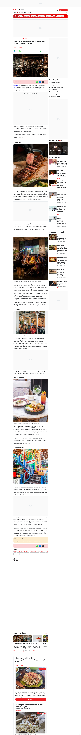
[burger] (67, 12)
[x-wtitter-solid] (43, 82)
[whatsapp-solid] (37, 82)
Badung (15, 87)
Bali (39, 130)
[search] (57, 10)
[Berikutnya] (48, 618)
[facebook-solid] (40, 82)
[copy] (46, 82)
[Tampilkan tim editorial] (47, 560)
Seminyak (15, 85)
